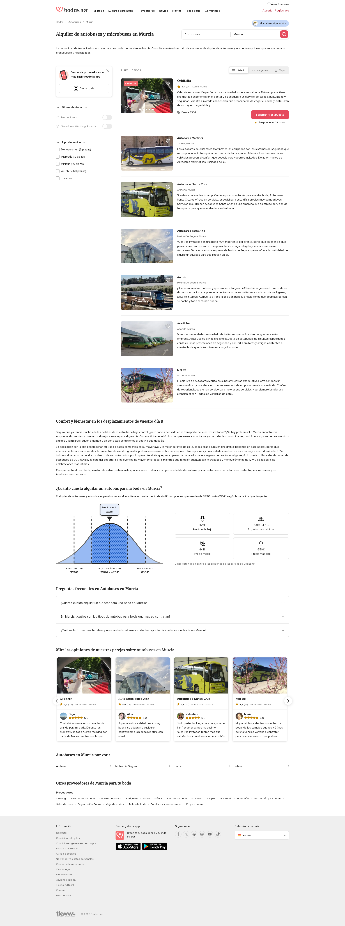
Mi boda (98, 11)
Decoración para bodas (267, 798)
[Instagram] (202, 834)
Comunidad (212, 11)
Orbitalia (184, 81)
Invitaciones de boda (83, 798)
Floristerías (243, 798)
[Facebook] (178, 834)
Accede (267, 10)
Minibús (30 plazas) (72, 164)
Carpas (211, 798)
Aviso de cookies (66, 853)
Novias (163, 11)
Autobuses (75, 22)
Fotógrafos (132, 798)
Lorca (178, 766)
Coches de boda (177, 798)
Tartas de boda (137, 804)
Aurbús (182, 277)
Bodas (60, 22)
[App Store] (128, 849)
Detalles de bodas (110, 798)
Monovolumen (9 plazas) (76, 149)
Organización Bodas (89, 804)
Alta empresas (64, 874)
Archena (61, 766)
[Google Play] (154, 849)
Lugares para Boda (120, 11)
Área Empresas (279, 4)
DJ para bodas (194, 804)
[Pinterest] (194, 834)
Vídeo (146, 798)
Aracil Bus (183, 323)
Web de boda (64, 895)
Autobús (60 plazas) (73, 171)
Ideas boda (193, 11)
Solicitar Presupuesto (270, 115)
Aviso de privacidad (67, 848)
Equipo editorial (65, 885)
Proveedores (146, 11)
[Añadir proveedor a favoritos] (167, 83)
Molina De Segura (126, 766)
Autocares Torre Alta (191, 231)
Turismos (66, 178)
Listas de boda (64, 804)
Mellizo (182, 370)
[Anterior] (57, 701)
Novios (176, 11)
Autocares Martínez (190, 138)
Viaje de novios (115, 804)
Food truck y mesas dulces (166, 804)
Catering (61, 798)
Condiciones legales (68, 838)
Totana (238, 766)
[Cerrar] (108, 70)
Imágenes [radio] (262, 70)
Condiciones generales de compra (76, 843)
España (247, 835)
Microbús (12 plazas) (73, 157)
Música (158, 798)
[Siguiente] (288, 701)
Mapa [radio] (282, 70)
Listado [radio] (241, 70)
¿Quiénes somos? (66, 879)
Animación (226, 798)
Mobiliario (197, 798)
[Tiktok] (218, 834)
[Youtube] (210, 834)
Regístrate (282, 10)
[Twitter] (186, 834)
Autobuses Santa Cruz (192, 184)
